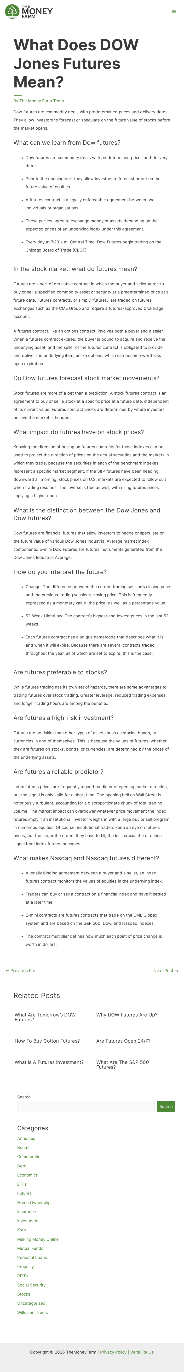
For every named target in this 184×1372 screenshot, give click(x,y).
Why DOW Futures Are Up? (126, 1015)
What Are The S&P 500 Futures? (122, 1064)
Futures (24, 1193)
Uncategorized (31, 1303)
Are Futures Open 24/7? (123, 1041)
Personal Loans (32, 1257)
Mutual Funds (30, 1248)
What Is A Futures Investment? (49, 1062)
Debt (22, 1166)
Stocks (23, 1294)
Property (25, 1266)
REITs (22, 1276)
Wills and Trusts (32, 1312)
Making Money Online (38, 1239)
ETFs (22, 1184)
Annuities (26, 1138)
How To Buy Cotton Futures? (47, 1041)
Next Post (166, 970)
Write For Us (142, 1352)
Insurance (26, 1211)
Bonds (23, 1147)
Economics (27, 1175)
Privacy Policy (113, 1352)
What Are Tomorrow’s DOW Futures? (45, 1017)
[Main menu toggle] (173, 11)
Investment (28, 1220)
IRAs (21, 1230)
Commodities (30, 1156)
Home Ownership (34, 1202)
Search (24, 1097)
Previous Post (21, 970)
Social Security (31, 1285)
